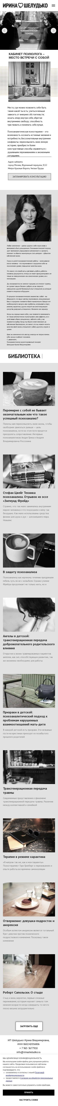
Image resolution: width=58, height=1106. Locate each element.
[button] (29, 176)
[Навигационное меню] (53, 5)
